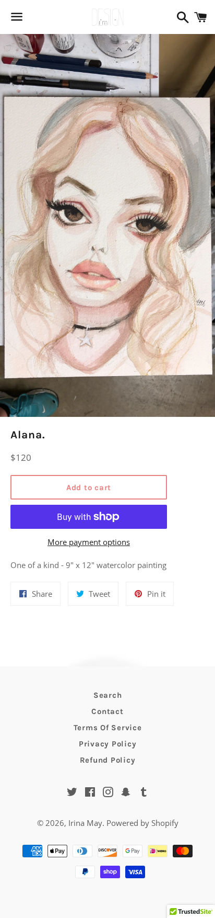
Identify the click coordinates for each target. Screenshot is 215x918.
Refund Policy (108, 760)
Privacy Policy (108, 744)
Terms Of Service (108, 727)
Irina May (85, 823)
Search (107, 695)
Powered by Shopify (142, 823)
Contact (107, 711)
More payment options (88, 542)
